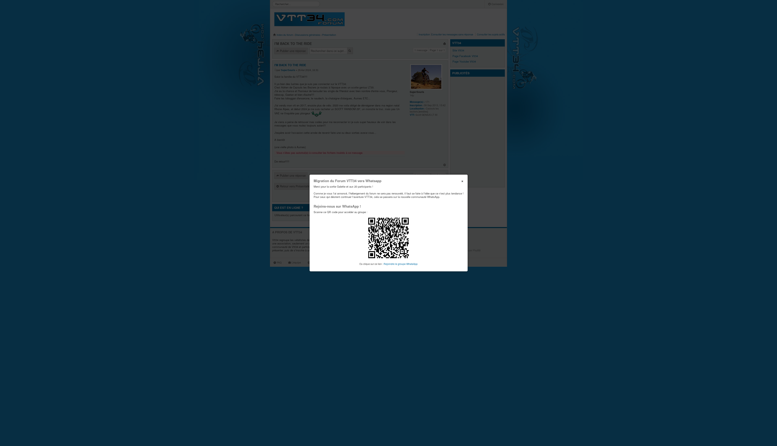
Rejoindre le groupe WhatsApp (401, 263)
